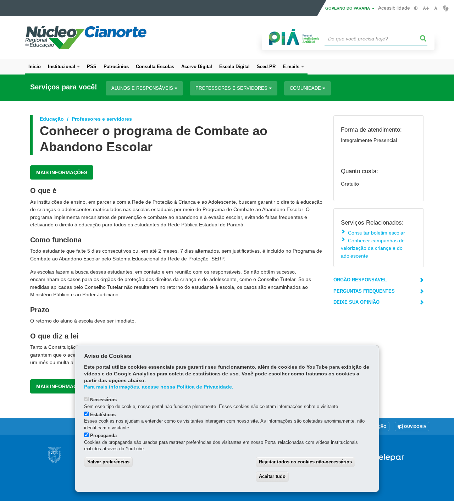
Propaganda (103, 435)
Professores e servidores (232, 88)
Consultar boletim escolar (376, 233)
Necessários (103, 399)
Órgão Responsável (360, 279)
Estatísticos (103, 414)
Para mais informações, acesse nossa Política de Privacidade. (158, 387)
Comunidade (306, 88)
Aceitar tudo (272, 476)
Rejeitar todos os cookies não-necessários (305, 461)
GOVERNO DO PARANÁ (348, 8)
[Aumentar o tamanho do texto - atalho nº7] (426, 8)
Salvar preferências (108, 461)
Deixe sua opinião (356, 302)
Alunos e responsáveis (143, 88)
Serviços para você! (63, 87)
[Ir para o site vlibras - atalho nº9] (446, 8)
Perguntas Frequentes (364, 291)
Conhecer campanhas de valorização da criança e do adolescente (373, 248)
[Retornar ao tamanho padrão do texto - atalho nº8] (436, 8)
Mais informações (61, 172)
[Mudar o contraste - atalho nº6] (416, 8)
